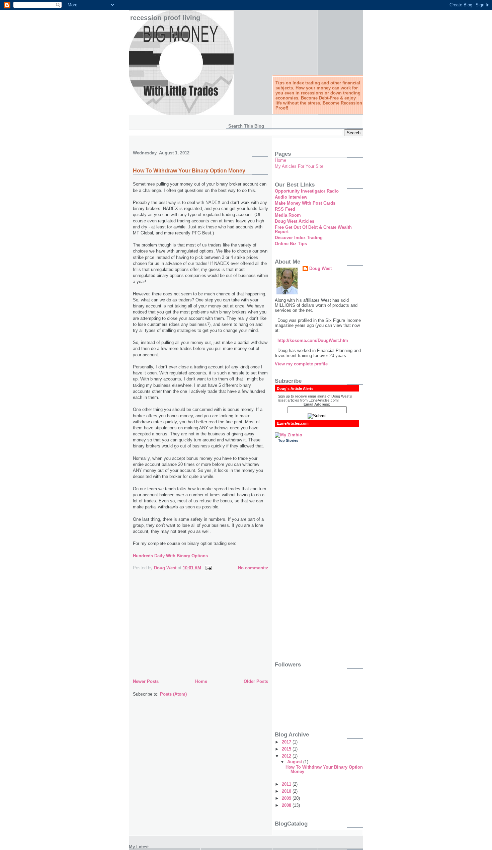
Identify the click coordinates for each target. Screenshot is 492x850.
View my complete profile (301, 363)
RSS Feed (285, 209)
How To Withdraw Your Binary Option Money (189, 170)
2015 (287, 749)
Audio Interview (291, 197)
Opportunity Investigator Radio (307, 191)
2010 (287, 791)
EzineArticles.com (293, 423)
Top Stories (288, 440)
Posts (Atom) (173, 694)
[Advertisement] (183, 630)
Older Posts (256, 681)
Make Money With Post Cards (305, 203)
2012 (287, 756)
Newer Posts (146, 681)
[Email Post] (208, 567)
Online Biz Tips (291, 243)
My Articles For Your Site (299, 166)
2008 (287, 805)
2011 (287, 784)
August (295, 761)
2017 (287, 742)
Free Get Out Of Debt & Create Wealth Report (313, 229)
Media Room (288, 215)
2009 (287, 798)
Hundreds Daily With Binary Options (170, 555)
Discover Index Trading (299, 237)
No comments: (253, 567)
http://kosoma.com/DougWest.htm (312, 340)
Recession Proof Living (165, 17)
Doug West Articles (294, 221)
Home (201, 681)
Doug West (320, 268)
